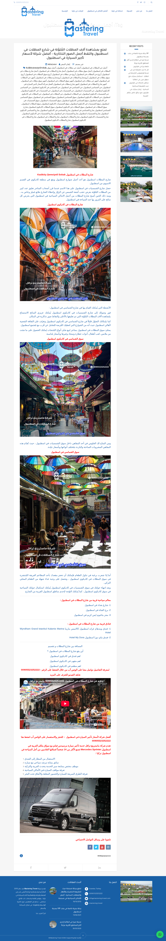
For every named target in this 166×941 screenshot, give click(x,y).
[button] (160, 934)
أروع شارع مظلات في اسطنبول (48, 77)
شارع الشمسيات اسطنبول (89, 113)
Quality (78, 938)
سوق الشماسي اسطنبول (66, 97)
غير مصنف (79, 64)
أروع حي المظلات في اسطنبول (89, 74)
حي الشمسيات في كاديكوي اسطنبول (36, 90)
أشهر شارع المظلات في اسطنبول (93, 84)
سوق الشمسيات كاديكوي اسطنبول (55, 103)
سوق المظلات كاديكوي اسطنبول (42, 107)
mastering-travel (95, 903)
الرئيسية (65, 11)
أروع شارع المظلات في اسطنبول (75, 77)
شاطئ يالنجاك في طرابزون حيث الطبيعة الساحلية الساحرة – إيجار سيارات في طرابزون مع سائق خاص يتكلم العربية (138, 89)
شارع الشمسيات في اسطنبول (66, 113)
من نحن (139, 11)
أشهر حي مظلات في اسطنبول (86, 81)
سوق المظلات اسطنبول (31, 103)
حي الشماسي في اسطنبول (72, 87)
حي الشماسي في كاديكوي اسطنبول (46, 87)
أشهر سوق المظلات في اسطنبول (61, 81)
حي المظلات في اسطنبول (52, 94)
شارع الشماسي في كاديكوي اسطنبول (55, 110)
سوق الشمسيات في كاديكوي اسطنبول (85, 103)
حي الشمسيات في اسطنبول (63, 90)
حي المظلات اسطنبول (73, 94)
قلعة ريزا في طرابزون (141, 67)
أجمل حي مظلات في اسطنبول (69, 67)
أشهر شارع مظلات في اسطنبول (66, 84)
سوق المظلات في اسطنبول (96, 107)
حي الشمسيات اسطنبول (84, 90)
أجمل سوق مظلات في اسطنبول (79, 71)
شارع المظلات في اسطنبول (48, 117)
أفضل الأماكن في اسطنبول (97, 11)
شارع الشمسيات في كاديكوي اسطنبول (37, 113)
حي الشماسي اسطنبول (93, 87)
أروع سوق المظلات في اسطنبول (38, 74)
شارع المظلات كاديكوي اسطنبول (58, 120)
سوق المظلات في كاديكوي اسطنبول (70, 107)
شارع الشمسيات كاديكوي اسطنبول (95, 117)
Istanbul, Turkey (95, 889)
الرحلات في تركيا (77, 11)
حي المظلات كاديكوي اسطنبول (89, 97)
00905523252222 (30, 670)
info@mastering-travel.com (99, 898)
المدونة (129, 11)
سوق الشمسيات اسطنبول (50, 100)
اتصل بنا (149, 11)
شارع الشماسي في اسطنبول (82, 110)
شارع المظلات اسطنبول (70, 117)
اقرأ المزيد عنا (41, 913)
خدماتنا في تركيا (117, 11)
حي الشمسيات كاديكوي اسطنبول (96, 94)
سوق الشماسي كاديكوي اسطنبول (75, 100)
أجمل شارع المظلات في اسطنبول (52, 71)
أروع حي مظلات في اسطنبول (64, 74)
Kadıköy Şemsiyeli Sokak (36, 67)
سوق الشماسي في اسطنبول (44, 97)
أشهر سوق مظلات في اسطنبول (34, 81)
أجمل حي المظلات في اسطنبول (94, 67)
